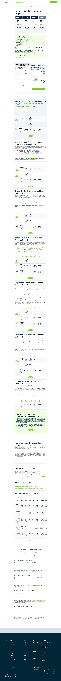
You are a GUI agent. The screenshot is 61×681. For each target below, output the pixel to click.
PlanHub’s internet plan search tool (31, 155)
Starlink (25, 79)
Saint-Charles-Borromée (34, 488)
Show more (30, 186)
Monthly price (35, 211)
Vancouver (25, 644)
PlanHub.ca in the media (36, 667)
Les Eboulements (18, 486)
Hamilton (25, 659)
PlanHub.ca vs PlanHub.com (37, 671)
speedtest (16, 618)
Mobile (11, 640)
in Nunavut (11, 655)
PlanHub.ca (21, 82)
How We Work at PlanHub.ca (37, 656)
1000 (34, 562)
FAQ (33, 646)
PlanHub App (34, 658)
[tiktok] (50, 642)
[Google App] (49, 647)
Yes (24, 76)
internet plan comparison (36, 578)
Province (43, 660)
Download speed (21, 211)
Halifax (25, 661)
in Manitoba (11, 646)
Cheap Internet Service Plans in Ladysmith (37, 6)
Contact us (34, 660)
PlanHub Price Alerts (21, 350)
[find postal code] (43, 40)
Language (43, 650)
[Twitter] (46, 642)
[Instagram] (44, 642)
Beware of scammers (36, 669)
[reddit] (51, 642)
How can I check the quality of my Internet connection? (25, 614)
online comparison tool (41, 600)
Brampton (25, 655)
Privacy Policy (28, 674)
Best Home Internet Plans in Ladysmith (21, 6)
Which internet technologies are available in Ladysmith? (25, 590)
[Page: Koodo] (17, 174)
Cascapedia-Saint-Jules (19, 488)
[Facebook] (43, 642)
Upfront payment (30, 211)
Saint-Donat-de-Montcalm (32, 486)
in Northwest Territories (13, 651)
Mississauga (25, 653)
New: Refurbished (20, 2)
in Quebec (11, 661)
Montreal (11, 668)
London (25, 657)
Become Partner (35, 665)
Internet (25, 640)
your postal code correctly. (38, 247)
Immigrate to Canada (36, 642)
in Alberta (11, 642)
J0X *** (17, 451)
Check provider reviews (21, 248)
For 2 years (39, 211)
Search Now (53, 2)
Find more (30, 135)
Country (43, 655)
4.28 (18, 586)
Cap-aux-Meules (26, 488)
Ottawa (25, 651)
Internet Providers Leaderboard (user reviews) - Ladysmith (25, 52)
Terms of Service (22, 674)
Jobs (33, 662)
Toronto (25, 642)
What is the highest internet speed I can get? (23, 560)
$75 (40, 571)
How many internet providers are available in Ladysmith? (25, 552)
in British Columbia (12, 644)
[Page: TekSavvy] (17, 359)
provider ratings (33, 159)
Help (33, 640)
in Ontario (11, 657)
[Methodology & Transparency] (32, 55)
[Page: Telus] (17, 405)
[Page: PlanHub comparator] (6, 2)
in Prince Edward (12, 659)
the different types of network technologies (33, 249)
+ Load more (30, 59)
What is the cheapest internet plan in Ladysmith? (24, 567)
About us (34, 651)
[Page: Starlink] (16, 118)
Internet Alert (30, 430)
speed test (30, 563)
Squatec (23, 486)
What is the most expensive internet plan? (22, 575)
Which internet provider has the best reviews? (23, 582)
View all (31, 111)
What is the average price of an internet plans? (23, 606)
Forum (34, 644)
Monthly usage (26, 211)
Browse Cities (42, 488)
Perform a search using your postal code (22, 395)
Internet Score (22, 471)
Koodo (30, 103)
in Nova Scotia (12, 653)
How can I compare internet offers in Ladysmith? (24, 597)
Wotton (26, 486)
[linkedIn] (48, 642)
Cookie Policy (33, 674)
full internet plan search (26, 303)
